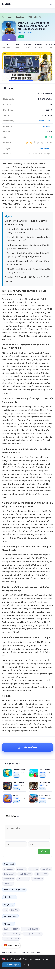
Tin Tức (9, 897)
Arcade (21, 869)
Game (9, 17)
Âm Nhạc (8, 869)
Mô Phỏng (41, 874)
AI (5, 910)
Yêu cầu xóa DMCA (11, 938)
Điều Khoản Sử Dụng (12, 934)
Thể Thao (38, 879)
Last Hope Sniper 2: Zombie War (45, 782)
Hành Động (20, 17)
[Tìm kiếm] (51, 3)
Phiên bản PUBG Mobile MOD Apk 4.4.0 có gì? (27, 277)
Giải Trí (14, 910)
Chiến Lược (9, 874)
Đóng (26, 965)
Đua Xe (8, 883)
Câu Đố (46, 869)
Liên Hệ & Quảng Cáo (32, 934)
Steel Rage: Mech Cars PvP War (45, 795)
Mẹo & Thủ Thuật (14, 890)
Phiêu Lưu (23, 879)
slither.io (16, 795)
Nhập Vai (9, 879)
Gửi (45, 851)
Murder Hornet (19, 770)
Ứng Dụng (8, 905)
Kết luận (8, 281)
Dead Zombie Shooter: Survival (19, 782)
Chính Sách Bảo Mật (30, 929)
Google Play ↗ (45, 121)
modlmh (25, 332)
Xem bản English (11, 965)
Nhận (16, 776)
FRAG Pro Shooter (45, 770)
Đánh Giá (10, 916)
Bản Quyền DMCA (11, 929)
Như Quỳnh (44, 148)
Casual (34, 869)
